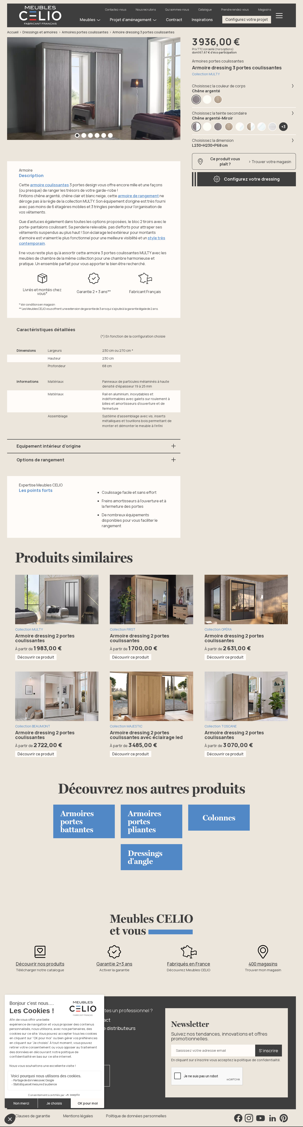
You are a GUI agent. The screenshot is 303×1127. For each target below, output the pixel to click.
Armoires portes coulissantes (85, 32)
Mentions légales (78, 1115)
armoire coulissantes (49, 184)
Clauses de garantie (32, 1115)
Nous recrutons (146, 10)
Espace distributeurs (112, 1028)
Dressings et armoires (40, 32)
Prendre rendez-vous (235, 10)
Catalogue (205, 10)
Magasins (264, 10)
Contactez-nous (115, 10)
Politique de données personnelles (136, 1115)
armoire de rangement (138, 195)
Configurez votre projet (246, 19)
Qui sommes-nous (177, 10)
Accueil (12, 32)
